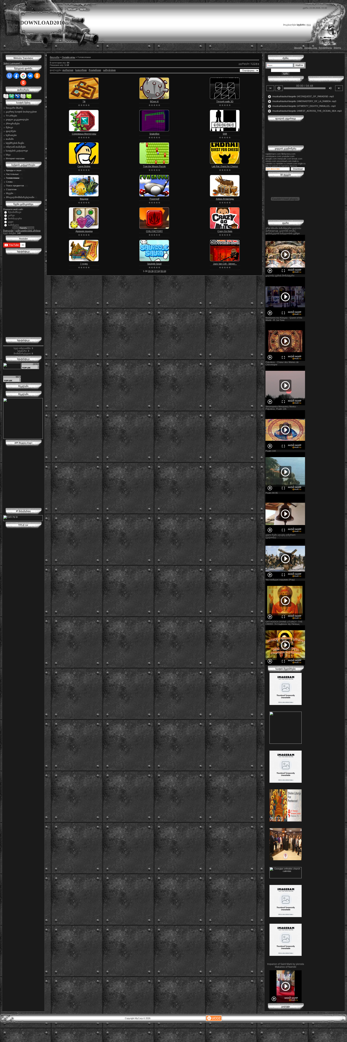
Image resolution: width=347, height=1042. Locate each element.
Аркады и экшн (13, 170)
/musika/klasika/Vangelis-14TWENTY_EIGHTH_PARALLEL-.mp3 (302, 106)
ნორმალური (15, 218)
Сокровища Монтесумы (84, 134)
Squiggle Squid (154, 264)
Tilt (84, 101)
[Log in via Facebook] (16, 76)
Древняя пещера (84, 231)
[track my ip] (23, 520)
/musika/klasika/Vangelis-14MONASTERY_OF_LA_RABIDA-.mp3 (302, 101)
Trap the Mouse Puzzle (154, 166)
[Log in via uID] (9, 76)
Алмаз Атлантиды (225, 199)
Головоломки (12, 178)
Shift (225, 134)
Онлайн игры (310, 48)
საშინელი (13, 225)
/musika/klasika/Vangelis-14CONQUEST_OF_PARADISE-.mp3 (301, 96)
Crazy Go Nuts (224, 231)
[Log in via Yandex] (23, 83)
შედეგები (8, 230)
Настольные (12, 174)
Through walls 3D (224, 101)
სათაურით (81, 70)
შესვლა (337, 48)
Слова (9, 182)
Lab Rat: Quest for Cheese (225, 166)
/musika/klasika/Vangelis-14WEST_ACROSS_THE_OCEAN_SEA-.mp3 (305, 111)
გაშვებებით (109, 70)
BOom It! (154, 101)
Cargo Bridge (84, 166)
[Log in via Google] (23, 76)
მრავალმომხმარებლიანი (20, 197)
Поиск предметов (15, 185)
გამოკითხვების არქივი (28, 230)
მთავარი (298, 48)
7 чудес (84, 264)
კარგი (11, 215)
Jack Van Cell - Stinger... (225, 264)
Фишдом (84, 199)
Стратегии (11, 189)
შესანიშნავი (14, 212)
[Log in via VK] (30, 76)
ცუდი (10, 222)
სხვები (9, 193)
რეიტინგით (95, 70)
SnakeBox (154, 134)
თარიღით (67, 70)
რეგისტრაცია (325, 48)
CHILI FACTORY (154, 231)
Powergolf (154, 199)
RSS (309, 25)
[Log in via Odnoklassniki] (37, 76)
